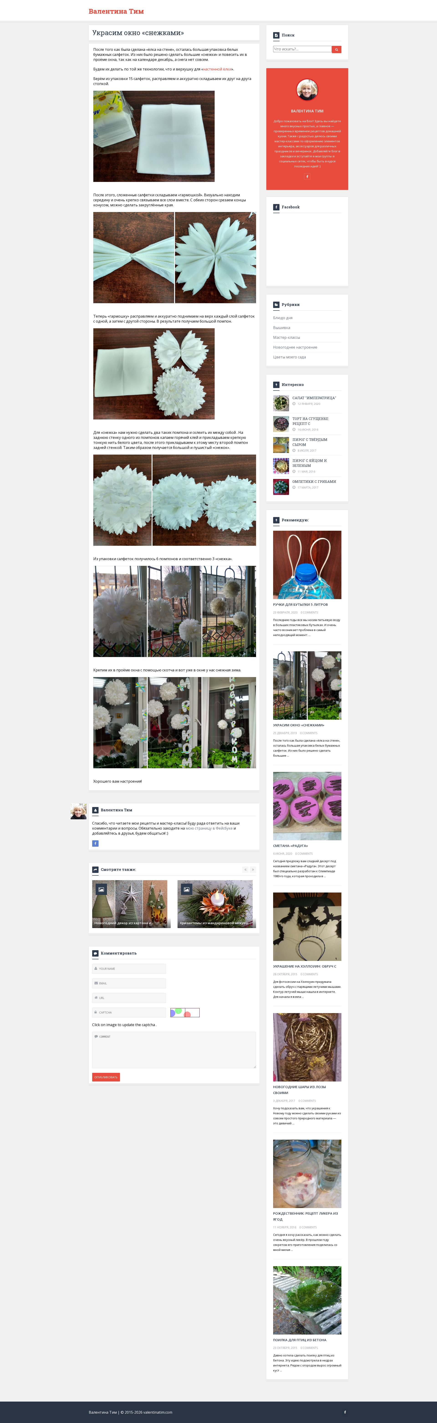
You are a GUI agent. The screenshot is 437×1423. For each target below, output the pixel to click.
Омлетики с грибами (314, 481)
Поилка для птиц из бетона (299, 1340)
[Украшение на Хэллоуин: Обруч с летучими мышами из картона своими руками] (307, 926)
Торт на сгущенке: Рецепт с (310, 421)
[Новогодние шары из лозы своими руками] (307, 1046)
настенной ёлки (217, 69)
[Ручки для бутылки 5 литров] (307, 564)
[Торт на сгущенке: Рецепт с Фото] (281, 424)
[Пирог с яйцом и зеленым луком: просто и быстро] (281, 466)
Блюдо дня (282, 317)
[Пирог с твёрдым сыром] (281, 445)
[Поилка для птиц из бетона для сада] (307, 1299)
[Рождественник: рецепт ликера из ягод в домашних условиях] (307, 1173)
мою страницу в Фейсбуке (209, 828)
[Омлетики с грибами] (281, 487)
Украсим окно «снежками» (298, 725)
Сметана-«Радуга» (290, 845)
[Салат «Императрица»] (281, 403)
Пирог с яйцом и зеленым (309, 463)
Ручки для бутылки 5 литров (300, 604)
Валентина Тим (116, 11)
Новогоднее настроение (295, 347)
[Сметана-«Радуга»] (307, 805)
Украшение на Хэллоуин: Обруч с (304, 966)
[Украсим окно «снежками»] (307, 685)
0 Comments (309, 612)
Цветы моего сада (289, 357)
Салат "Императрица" (314, 398)
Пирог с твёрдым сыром (309, 442)
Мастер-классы (286, 337)
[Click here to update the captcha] (185, 1012)
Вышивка (281, 327)
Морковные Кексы (195, 923)
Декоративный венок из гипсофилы (126, 923)
